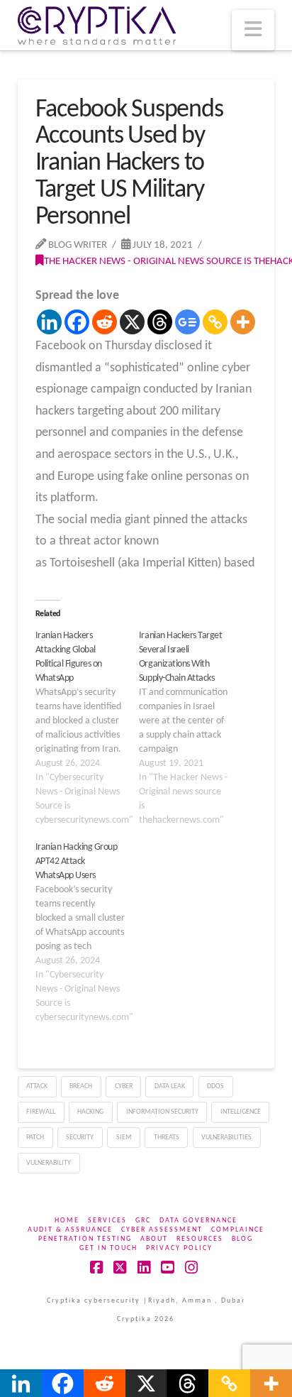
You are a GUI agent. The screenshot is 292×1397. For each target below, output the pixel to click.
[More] (242, 321)
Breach (80, 1086)
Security (80, 1137)
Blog (242, 1239)
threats (166, 1137)
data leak (170, 1086)
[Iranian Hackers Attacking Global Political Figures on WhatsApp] (87, 728)
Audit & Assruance (70, 1230)
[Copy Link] (215, 321)
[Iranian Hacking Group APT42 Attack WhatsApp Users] (87, 932)
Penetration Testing (85, 1239)
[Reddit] (104, 321)
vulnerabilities (226, 1137)
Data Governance (198, 1221)
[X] (132, 321)
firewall (40, 1112)
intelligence (240, 1112)
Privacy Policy (179, 1248)
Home (67, 1221)
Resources (199, 1239)
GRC (143, 1221)
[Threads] (159, 321)
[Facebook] (76, 321)
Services (107, 1221)
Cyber (124, 1086)
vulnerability (48, 1163)
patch (35, 1137)
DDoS (215, 1086)
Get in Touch (108, 1248)
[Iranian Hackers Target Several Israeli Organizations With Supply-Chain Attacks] (190, 728)
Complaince (237, 1230)
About (154, 1239)
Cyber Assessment (162, 1230)
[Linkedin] (49, 321)
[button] (253, 30)
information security (162, 1112)
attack (36, 1086)
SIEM (124, 1137)
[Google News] (187, 321)
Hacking (90, 1112)
